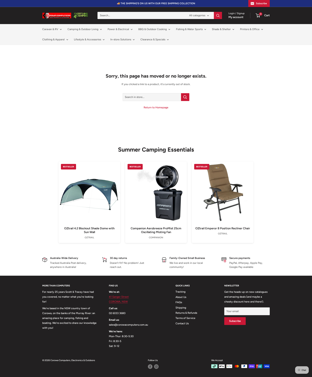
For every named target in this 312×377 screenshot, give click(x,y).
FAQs (179, 302)
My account (235, 17)
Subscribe (261, 3)
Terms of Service (185, 318)
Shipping (181, 307)
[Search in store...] (185, 97)
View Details (89, 197)
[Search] (218, 15)
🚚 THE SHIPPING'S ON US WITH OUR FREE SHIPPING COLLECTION (156, 3)
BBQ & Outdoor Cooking (152, 29)
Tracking (180, 291)
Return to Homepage (156, 107)
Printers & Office (250, 29)
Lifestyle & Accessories (87, 39)
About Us (181, 297)
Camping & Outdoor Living (82, 29)
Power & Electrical (118, 29)
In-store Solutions (120, 39)
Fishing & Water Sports (189, 29)
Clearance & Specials (152, 39)
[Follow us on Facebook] (150, 366)
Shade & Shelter (221, 29)
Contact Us (182, 323)
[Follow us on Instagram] (156, 366)
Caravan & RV (50, 29)
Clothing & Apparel (53, 39)
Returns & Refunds (186, 312)
